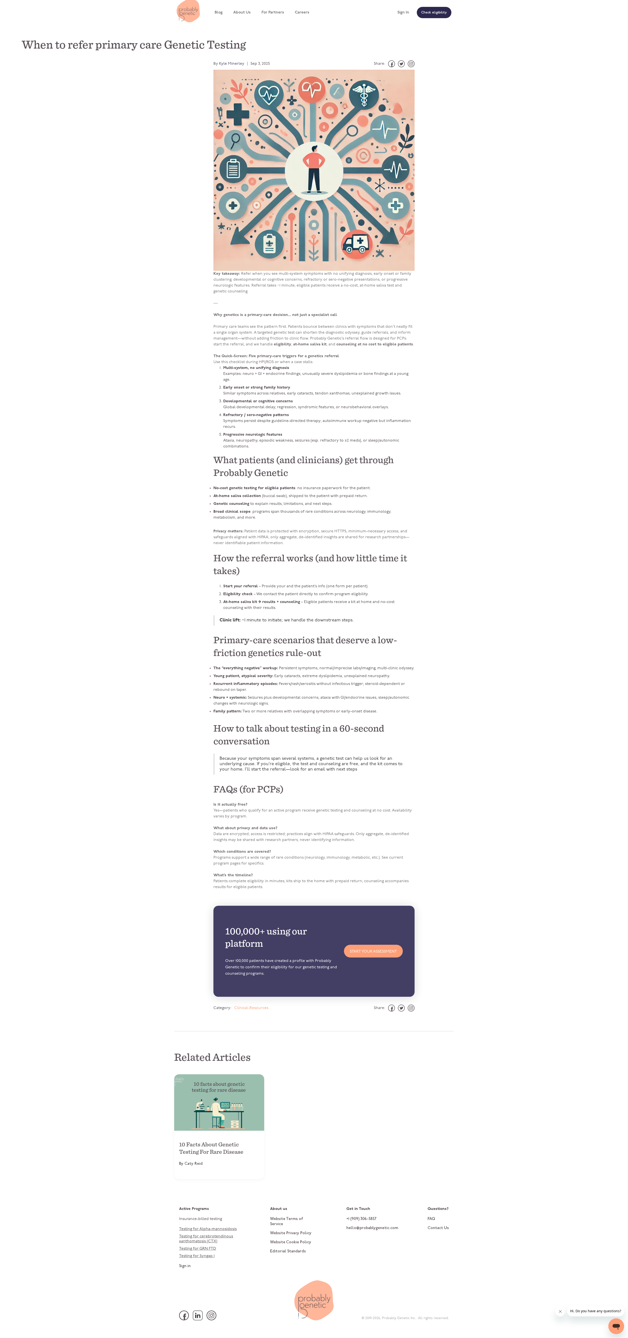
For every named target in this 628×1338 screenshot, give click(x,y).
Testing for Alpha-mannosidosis (208, 1229)
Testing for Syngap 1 (197, 1256)
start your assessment (373, 952)
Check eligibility (434, 12)
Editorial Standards (288, 1251)
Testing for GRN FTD (197, 1249)
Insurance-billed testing (200, 1219)
